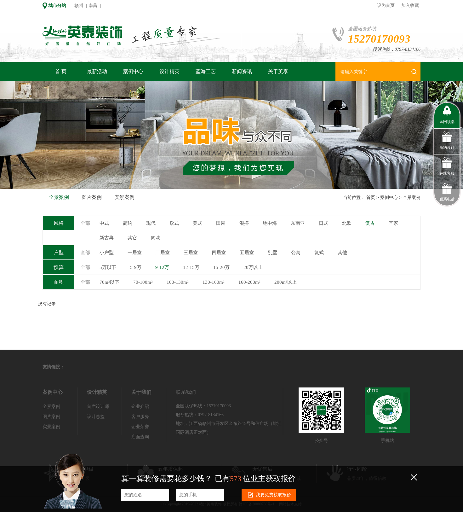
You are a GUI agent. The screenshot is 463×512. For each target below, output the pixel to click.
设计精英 (169, 71)
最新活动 (97, 71)
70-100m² (143, 282)
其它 (132, 237)
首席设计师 (98, 406)
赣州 (78, 5)
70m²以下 (109, 282)
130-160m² (214, 282)
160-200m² (249, 282)
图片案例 (92, 197)
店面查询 (140, 436)
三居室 (191, 252)
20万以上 (253, 267)
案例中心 (133, 71)
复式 (319, 252)
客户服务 (140, 416)
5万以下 (108, 267)
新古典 (107, 237)
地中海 (270, 223)
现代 (151, 223)
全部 (85, 223)
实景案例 (124, 197)
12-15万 (191, 267)
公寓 (295, 252)
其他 (342, 252)
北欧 (347, 223)
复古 (370, 223)
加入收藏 (410, 5)
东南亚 (298, 223)
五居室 (247, 252)
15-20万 (221, 267)
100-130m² (178, 282)
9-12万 (162, 267)
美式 (197, 223)
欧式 (174, 223)
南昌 (93, 5)
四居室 (219, 252)
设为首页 (386, 5)
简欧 (155, 237)
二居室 (163, 252)
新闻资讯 (242, 71)
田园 (221, 223)
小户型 (107, 252)
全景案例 (59, 197)
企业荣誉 (140, 426)
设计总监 (96, 416)
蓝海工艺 (206, 71)
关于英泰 (278, 71)
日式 (323, 223)
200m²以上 (285, 282)
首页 (370, 197)
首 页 (60, 71)
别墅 (272, 252)
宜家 (393, 223)
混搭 (244, 223)
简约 (127, 223)
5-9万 (135, 267)
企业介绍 (140, 406)
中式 (104, 223)
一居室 (135, 252)
